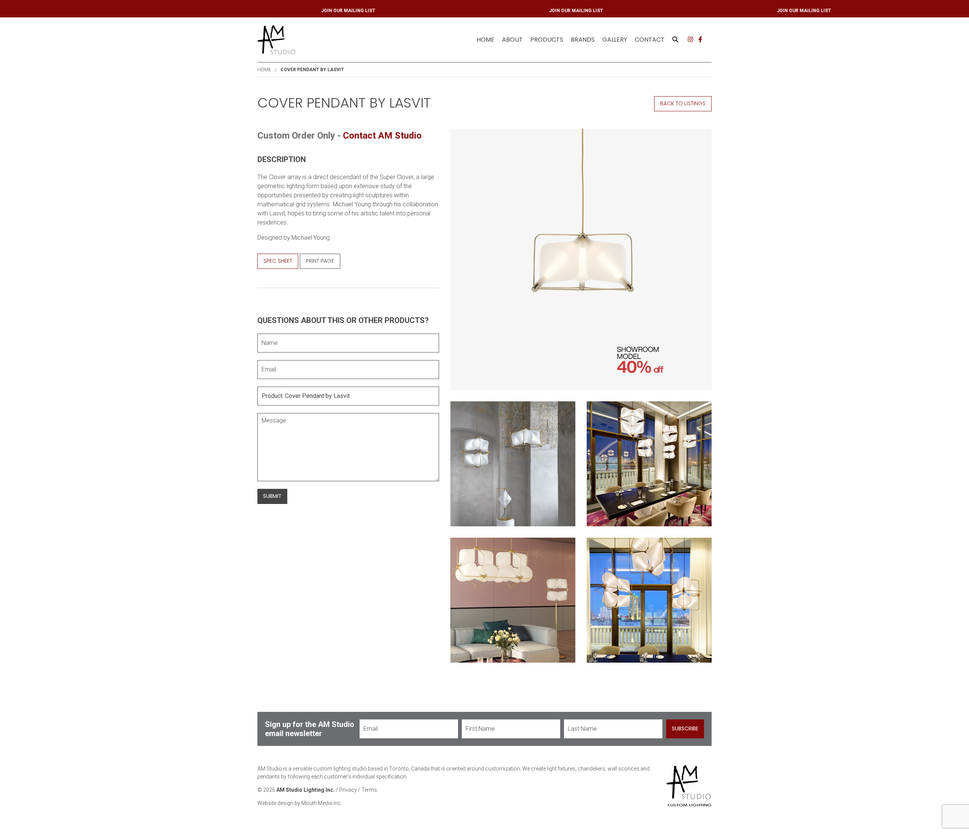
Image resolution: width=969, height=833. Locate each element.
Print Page (320, 261)
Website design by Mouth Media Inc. (299, 803)
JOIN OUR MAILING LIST (393, 10)
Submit (272, 496)
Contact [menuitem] (650, 39)
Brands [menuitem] (583, 39)
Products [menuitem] (546, 39)
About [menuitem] (512, 39)
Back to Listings (683, 103)
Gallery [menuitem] (614, 39)
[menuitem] (485, 39)
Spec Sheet (277, 261)
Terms (369, 790)
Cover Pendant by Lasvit (312, 69)
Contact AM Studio (382, 135)
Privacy (348, 790)
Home (485, 39)
